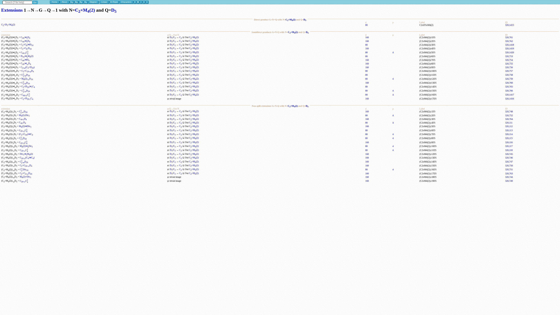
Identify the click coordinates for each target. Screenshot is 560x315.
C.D (25, 75)
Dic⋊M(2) (26, 154)
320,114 (509, 134)
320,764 (509, 119)
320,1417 (509, 94)
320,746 (509, 157)
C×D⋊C (28, 86)
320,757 (509, 71)
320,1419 (509, 48)
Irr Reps (114, 2)
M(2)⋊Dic (25, 126)
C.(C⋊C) (27, 157)
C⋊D (25, 37)
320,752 (509, 115)
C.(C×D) (28, 67)
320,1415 (509, 25)
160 (367, 37)
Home (54, 2)
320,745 (509, 154)
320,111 (508, 122)
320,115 (509, 138)
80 (366, 25)
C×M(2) (85, 10)
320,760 (509, 83)
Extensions (12, 10)
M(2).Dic (24, 115)
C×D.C (27, 98)
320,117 (509, 146)
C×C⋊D (27, 44)
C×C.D (26, 48)
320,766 (509, 90)
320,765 (509, 86)
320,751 (509, 169)
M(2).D (27, 78)
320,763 (509, 173)
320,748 (509, 111)
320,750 (509, 165)
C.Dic (24, 169)
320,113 (509, 130)
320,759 (509, 79)
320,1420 (509, 52)
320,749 (509, 181)
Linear (104, 2)
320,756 (509, 67)
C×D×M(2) (8, 24)
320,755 (509, 63)
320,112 (509, 126)
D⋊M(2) (27, 56)
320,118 (509, 150)
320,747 (509, 161)
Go (34, 2)
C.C (24, 52)
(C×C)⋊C (26, 134)
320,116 (509, 142)
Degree (93, 2)
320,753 (509, 56)
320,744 (509, 177)
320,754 (509, 60)
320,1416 (509, 98)
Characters (126, 2)
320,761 (509, 37)
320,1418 (509, 45)
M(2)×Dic (25, 176)
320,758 (509, 75)
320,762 (509, 41)
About (64, 2)
